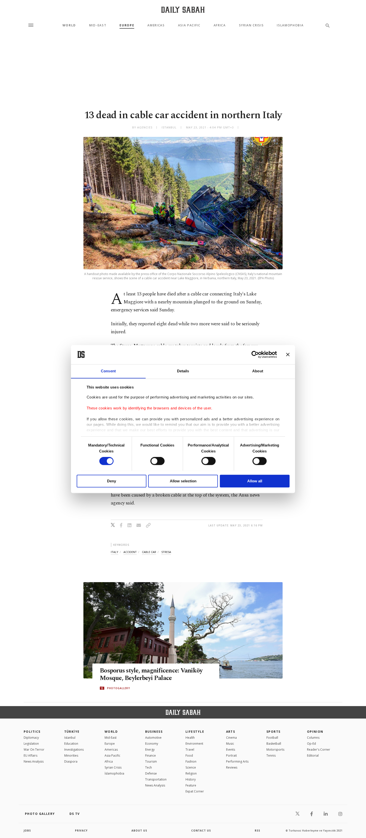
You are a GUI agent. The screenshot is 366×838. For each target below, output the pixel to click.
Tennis (271, 755)
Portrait (231, 755)
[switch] (157, 461)
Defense (151, 773)
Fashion (190, 761)
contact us (201, 830)
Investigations (74, 749)
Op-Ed (311, 743)
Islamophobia (290, 25)
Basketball (273, 743)
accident (130, 552)
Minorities (71, 755)
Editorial (313, 755)
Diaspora (70, 761)
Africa (220, 25)
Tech (148, 767)
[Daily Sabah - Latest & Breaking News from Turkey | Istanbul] (183, 9)
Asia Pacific (189, 25)
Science (190, 767)
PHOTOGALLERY (118, 688)
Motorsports (275, 749)
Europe (127, 25)
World (69, 25)
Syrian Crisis (251, 25)
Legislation (31, 743)
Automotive (153, 737)
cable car (149, 552)
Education (71, 743)
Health (190, 737)
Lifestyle (194, 731)
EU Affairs (30, 755)
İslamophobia (114, 773)
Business (154, 731)
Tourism (151, 761)
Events (230, 749)
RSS (257, 830)
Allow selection (183, 481)
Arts (230, 731)
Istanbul (69, 737)
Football (272, 737)
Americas (156, 25)
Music (230, 743)
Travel (189, 749)
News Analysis (34, 761)
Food (189, 755)
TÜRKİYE (72, 731)
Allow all (254, 481)
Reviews (231, 767)
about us (139, 830)
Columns (313, 737)
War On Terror (34, 749)
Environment (194, 743)
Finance (150, 755)
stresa (166, 552)
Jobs (27, 830)
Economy (151, 743)
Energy (150, 749)
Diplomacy (31, 737)
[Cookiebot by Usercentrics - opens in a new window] (255, 354)
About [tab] (257, 371)
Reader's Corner (318, 749)
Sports (273, 731)
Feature (190, 785)
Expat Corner (194, 791)
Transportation (156, 779)
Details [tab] (183, 371)
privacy (81, 830)
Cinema (231, 737)
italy (114, 552)
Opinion (315, 731)
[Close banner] (288, 354)
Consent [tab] (108, 371)
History (190, 779)
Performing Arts (237, 761)
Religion (191, 773)
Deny (111, 481)
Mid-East (97, 25)
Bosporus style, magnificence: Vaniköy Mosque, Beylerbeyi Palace (151, 674)
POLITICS (32, 731)
